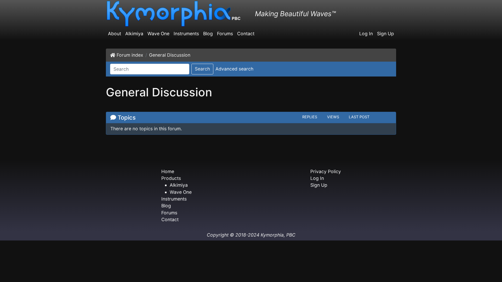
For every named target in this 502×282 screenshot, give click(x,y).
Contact (245, 33)
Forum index (130, 55)
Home (167, 171)
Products (171, 178)
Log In (366, 33)
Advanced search (234, 69)
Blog (208, 33)
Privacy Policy (325, 171)
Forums (225, 33)
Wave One (158, 33)
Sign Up (385, 33)
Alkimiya (134, 33)
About (114, 33)
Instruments (186, 33)
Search (202, 69)
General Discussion (169, 55)
